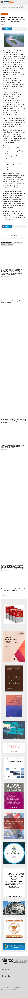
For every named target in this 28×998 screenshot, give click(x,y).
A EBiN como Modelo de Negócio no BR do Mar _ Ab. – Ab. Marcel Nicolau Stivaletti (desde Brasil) (13, 446)
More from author (16, 242)
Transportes (4, 13)
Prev (4, 595)
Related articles (6, 242)
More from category (7, 244)
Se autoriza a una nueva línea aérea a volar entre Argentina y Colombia (13, 589)
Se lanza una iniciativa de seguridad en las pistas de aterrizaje (13, 301)
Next (7, 595)
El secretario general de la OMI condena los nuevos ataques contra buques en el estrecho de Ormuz (14, 421)
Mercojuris (3, 24)
